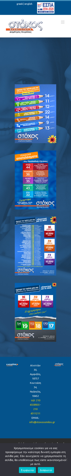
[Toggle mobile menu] (63, 22)
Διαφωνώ (46, 470)
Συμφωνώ (27, 470)
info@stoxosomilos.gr (42, 422)
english (28, 4)
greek (20, 4)
